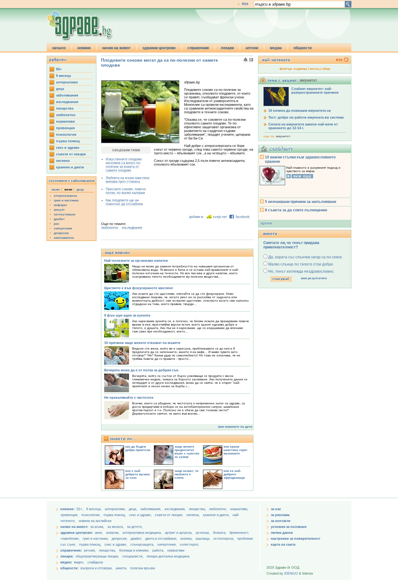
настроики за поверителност (295, 538)
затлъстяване (65, 214)
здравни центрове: (76, 532)
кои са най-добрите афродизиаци (234, 474)
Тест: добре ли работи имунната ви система (306, 117)
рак (56, 223)
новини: (67, 509)
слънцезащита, (142, 544)
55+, (80, 509)
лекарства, (198, 509)
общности (303, 48)
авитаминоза (64, 237)
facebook (243, 217)
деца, (133, 509)
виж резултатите (314, 278)
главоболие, (71, 538)
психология (66, 134)
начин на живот (116, 48)
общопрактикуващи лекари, (97, 556)
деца (60, 89)
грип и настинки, (96, 538)
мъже (56, 189)
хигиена (63, 160)
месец (314, 68)
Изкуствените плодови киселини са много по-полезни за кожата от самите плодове (123, 164)
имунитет (283, 136)
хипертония (63, 228)
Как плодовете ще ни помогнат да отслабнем (124, 202)
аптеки (252, 48)
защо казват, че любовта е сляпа (186, 474)
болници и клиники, (134, 550)
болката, (220, 532)
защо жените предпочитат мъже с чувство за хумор (186, 451)
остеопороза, (224, 538)
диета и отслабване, (161, 538)
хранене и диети (70, 167)
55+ (59, 69)
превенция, (70, 515)
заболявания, (151, 509)
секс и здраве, (141, 515)
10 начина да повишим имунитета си (299, 110)
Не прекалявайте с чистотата (128, 397)
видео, (79, 562)
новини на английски (95, 521)
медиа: (66, 562)
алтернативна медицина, (143, 532)
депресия (61, 233)
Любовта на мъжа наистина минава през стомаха (127, 179)
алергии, (113, 532)
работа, (158, 550)
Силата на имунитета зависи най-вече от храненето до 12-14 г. (303, 126)
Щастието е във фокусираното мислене (138, 288)
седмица (300, 68)
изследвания (67, 102)
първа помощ (68, 141)
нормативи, (239, 509)
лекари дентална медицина (167, 556)
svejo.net (220, 217)
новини (83, 48)
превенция (65, 128)
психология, (91, 515)
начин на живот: (74, 527)
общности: (69, 568)
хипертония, (167, 544)
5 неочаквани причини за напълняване (300, 202)
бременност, (239, 532)
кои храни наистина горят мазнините (236, 450)
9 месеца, (94, 509)
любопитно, (218, 509)
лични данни (282, 532)
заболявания (67, 95)
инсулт (59, 209)
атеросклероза (65, 195)
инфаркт (60, 205)
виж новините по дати (235, 426)
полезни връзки (142, 568)
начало (59, 48)
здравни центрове (159, 48)
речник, (90, 550)
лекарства (64, 108)
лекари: (67, 556)
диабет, (137, 538)
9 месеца (63, 76)
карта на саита (283, 544)
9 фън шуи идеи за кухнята (127, 315)
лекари (227, 48)
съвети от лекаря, (169, 515)
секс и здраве (67, 147)
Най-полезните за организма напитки (136, 260)
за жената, (115, 527)
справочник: (71, 550)
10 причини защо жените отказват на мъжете (142, 343)
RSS (245, 4)
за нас (276, 509)
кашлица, (203, 538)
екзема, (186, 538)
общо (326, 68)
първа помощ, (115, 515)
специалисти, (132, 556)
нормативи (65, 121)
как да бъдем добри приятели (137, 448)
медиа (276, 48)
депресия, (120, 538)
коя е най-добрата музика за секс (137, 474)
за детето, (135, 527)
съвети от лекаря (71, 154)
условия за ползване (289, 527)
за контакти (280, 521)
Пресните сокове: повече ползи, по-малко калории (126, 191)
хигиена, (193, 515)
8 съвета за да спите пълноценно (296, 210)
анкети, (121, 568)
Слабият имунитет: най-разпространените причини (315, 90)
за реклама (280, 515)
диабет (59, 219)
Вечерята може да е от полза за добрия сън (141, 370)
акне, (99, 532)
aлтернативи (67, 82)
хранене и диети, (216, 515)
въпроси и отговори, (97, 568)
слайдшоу (95, 562)
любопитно (66, 115)
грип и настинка (66, 200)
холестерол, (189, 544)
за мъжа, (97, 527)
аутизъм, (203, 532)
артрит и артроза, (179, 532)
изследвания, (175, 509)
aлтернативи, (116, 509)
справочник (198, 48)
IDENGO (291, 573)
